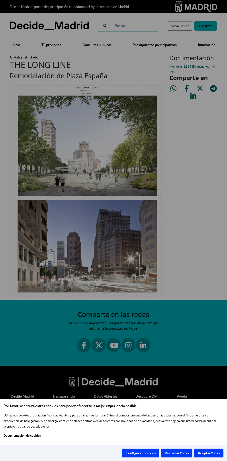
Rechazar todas (177, 453)
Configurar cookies (141, 453)
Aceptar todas (209, 453)
